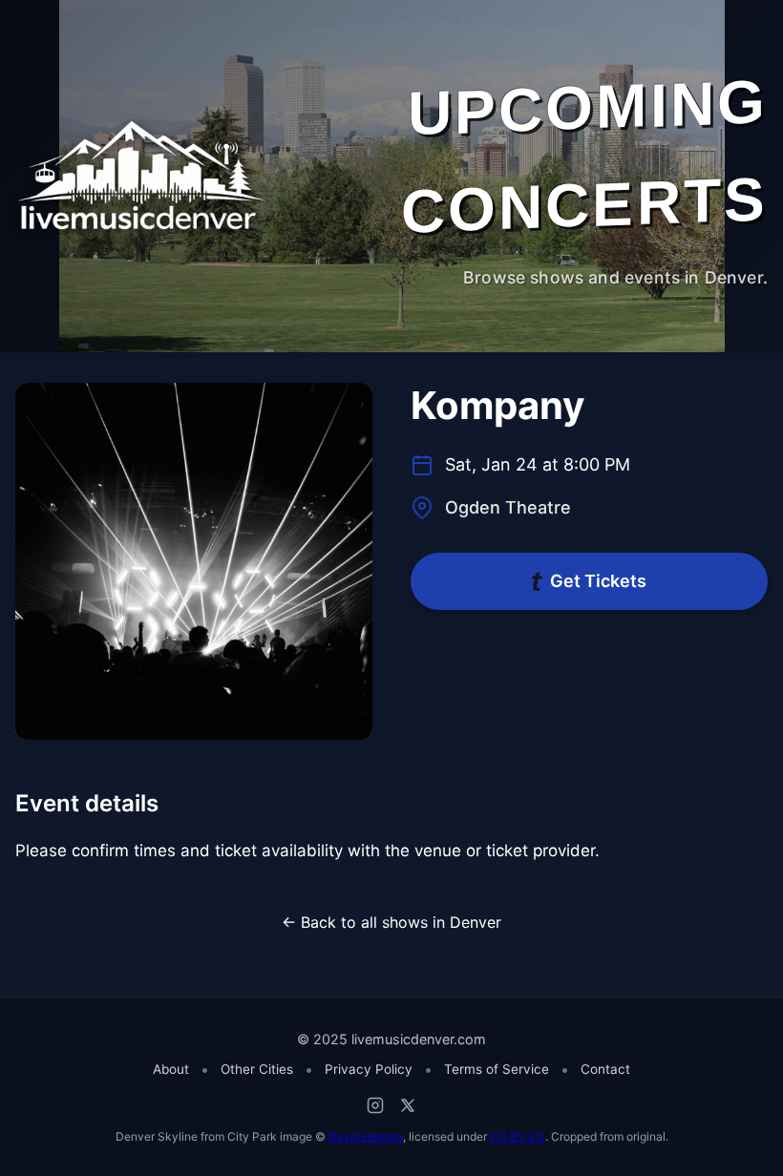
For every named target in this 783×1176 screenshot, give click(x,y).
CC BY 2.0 (517, 1136)
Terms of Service (496, 1069)
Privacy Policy (369, 1069)
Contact (605, 1069)
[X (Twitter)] (407, 1105)
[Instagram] (375, 1105)
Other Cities (257, 1069)
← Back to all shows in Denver (391, 922)
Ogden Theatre (508, 507)
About (171, 1069)
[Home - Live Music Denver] (143, 175)
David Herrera (365, 1136)
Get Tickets (598, 581)
